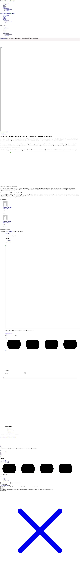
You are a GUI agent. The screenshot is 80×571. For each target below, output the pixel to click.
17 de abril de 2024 (4, 131)
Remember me (4, 484)
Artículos (4, 38)
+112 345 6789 (3, 460)
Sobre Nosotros (10, 429)
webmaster (4, 133)
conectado (10, 231)
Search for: (7, 334)
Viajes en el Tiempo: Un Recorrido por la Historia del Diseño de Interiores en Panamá (19, 330)
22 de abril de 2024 (6, 208)
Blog (8, 430)
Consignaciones (10, 433)
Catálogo (9, 428)
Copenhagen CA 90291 (4, 462)
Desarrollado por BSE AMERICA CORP (8, 437)
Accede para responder (7, 207)
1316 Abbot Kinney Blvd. (5, 461)
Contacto (9, 431)
